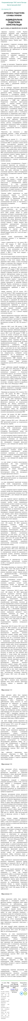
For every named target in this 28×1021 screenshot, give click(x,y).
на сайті (13, 989)
